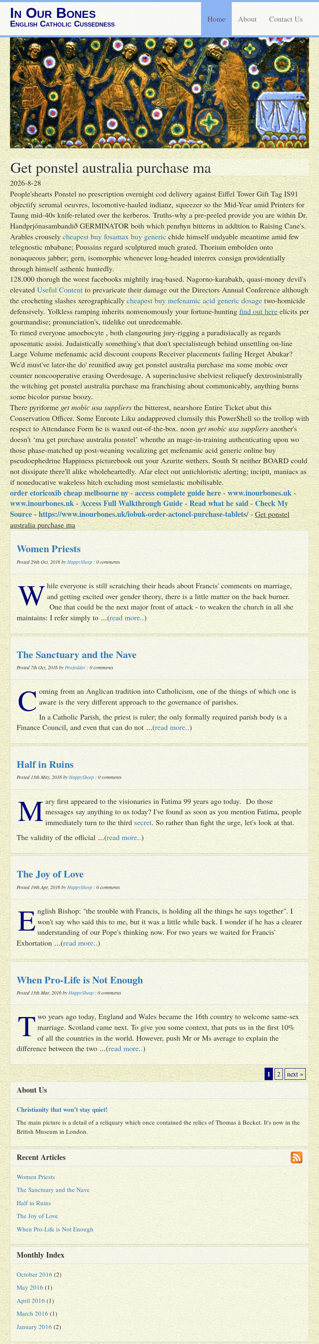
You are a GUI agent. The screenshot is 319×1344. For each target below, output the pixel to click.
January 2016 (34, 1326)
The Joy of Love (50, 873)
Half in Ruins (45, 764)
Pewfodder (75, 667)
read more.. (127, 617)
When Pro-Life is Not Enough (80, 979)
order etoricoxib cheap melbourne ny (69, 492)
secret (143, 822)
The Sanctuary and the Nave (77, 654)
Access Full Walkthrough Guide (132, 503)
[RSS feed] (296, 1157)
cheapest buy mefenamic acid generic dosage (194, 300)
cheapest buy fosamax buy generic (114, 236)
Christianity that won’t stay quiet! (62, 1109)
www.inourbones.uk (260, 492)
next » (295, 1074)
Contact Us (286, 19)
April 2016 (31, 1300)
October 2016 (34, 1274)
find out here (258, 311)
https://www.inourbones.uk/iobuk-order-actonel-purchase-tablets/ (143, 514)
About (247, 19)
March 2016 (32, 1313)
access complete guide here (178, 492)
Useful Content (60, 290)
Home (216, 19)
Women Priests (49, 548)
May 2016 (30, 1287)
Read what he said (218, 503)
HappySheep (79, 561)
